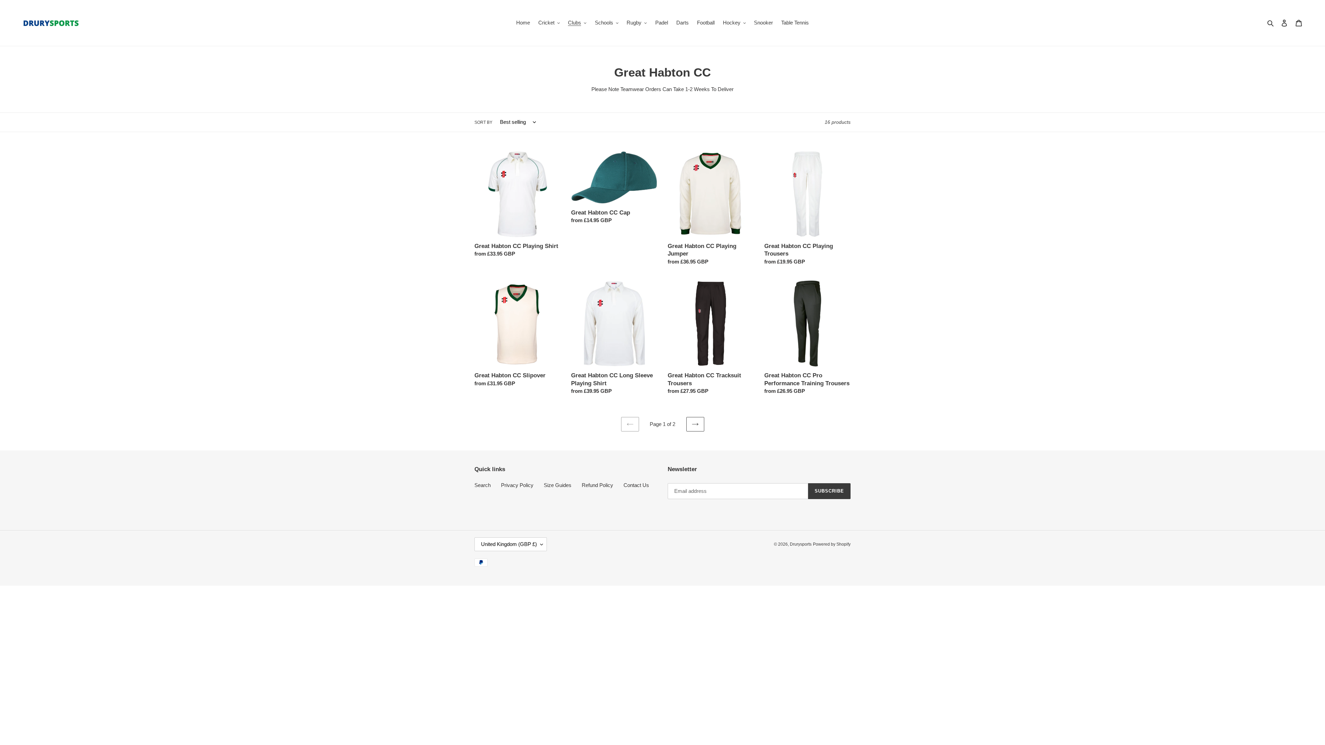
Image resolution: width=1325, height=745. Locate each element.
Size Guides (557, 485)
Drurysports (801, 544)
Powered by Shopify (832, 544)
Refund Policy (597, 485)
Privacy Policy (517, 485)
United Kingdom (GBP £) (509, 544)
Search (482, 485)
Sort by (483, 122)
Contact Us (636, 485)
